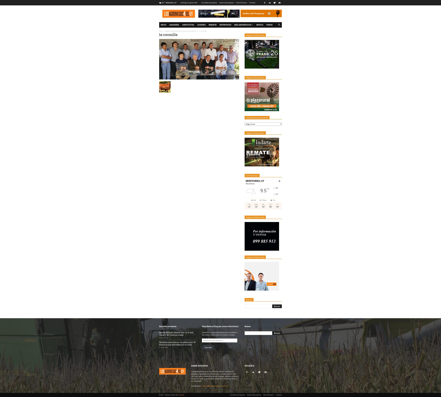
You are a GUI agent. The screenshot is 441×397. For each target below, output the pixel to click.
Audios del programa (226, 3)
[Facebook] (264, 2)
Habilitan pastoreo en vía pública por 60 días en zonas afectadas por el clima (177, 343)
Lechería (201, 25)
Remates (213, 25)
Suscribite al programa (209, 3)
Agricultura (188, 25)
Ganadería (174, 25)
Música (259, 25)
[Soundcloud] (269, 2)
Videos (269, 25)
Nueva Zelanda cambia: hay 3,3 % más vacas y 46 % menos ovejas (176, 333)
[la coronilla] (199, 79)
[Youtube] (279, 2)
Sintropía (181, 395)
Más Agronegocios (242, 25)
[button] (279, 25)
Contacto (252, 3)
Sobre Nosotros (241, 3)
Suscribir (208, 347)
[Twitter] (274, 2)
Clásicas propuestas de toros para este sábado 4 (181, 31)
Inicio (163, 25)
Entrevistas (225, 25)
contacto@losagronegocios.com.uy (215, 386)
